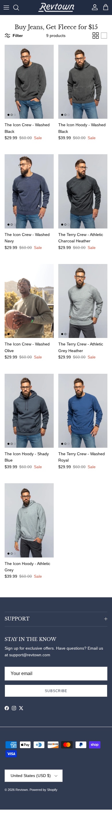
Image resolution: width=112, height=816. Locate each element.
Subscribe (56, 691)
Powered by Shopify (43, 789)
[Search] (19, 7)
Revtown (22, 789)
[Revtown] (56, 7)
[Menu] (6, 7)
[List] (104, 35)
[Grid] (95, 35)
